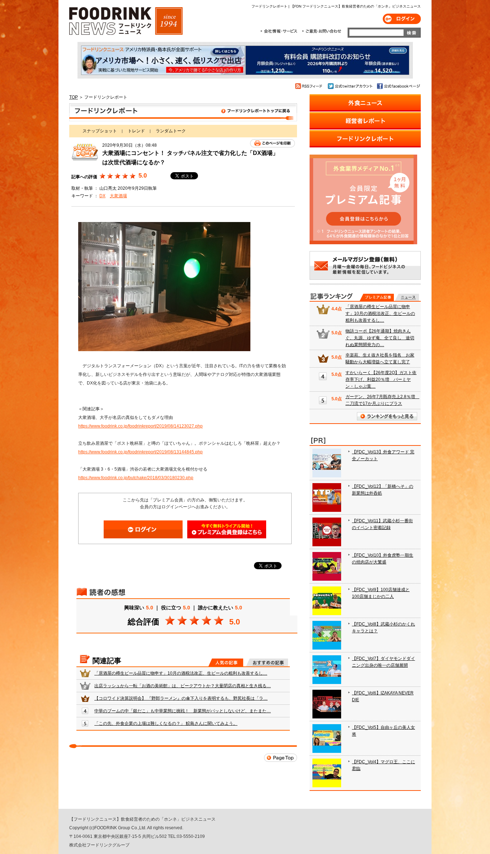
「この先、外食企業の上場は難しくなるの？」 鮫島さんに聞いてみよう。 (165, 723)
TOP (73, 97)
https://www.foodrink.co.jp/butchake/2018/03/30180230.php (135, 477)
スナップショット (100, 130)
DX (102, 195)
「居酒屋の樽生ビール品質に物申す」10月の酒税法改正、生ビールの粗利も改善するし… (180, 673)
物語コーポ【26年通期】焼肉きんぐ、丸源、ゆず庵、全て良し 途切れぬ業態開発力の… (379, 338)
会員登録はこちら (226, 529)
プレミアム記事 (377, 297)
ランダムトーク (171, 130)
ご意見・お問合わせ (321, 31)
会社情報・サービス (280, 31)
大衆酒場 (118, 195)
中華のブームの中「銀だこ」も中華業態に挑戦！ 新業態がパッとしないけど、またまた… (182, 710)
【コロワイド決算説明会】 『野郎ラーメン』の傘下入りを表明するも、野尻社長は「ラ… (181, 698)
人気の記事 (225, 662)
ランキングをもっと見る (387, 416)
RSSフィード (309, 86)
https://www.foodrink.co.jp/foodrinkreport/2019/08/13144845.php (140, 451)
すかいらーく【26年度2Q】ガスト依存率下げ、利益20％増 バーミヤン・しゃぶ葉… (380, 379)
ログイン (402, 19)
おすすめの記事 (267, 662)
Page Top (280, 758)
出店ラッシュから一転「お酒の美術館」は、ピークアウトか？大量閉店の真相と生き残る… (182, 685)
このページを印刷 (272, 143)
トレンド (136, 130)
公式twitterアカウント (350, 86)
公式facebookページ (398, 86)
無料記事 (407, 297)
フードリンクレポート (183, 112)
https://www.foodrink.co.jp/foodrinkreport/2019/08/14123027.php (140, 426)
